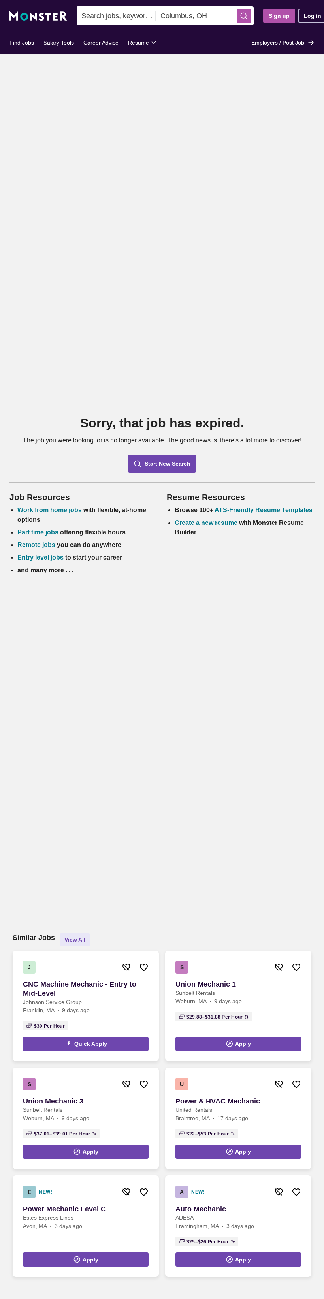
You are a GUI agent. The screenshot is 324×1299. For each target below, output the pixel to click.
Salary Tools (58, 42)
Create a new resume (207, 522)
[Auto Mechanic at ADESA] (238, 1226)
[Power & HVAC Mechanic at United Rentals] (238, 1118)
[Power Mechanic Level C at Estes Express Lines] (85, 1226)
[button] (244, 16)
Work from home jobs (49, 510)
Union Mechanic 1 (205, 984)
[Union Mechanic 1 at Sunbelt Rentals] (238, 1005)
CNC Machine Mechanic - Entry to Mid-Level (79, 988)
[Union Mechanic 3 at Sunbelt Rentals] (85, 1118)
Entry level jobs (40, 557)
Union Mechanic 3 (53, 1101)
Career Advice (101, 42)
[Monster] (38, 16)
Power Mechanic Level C (64, 1209)
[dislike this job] (126, 967)
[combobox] (116, 15)
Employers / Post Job (277, 42)
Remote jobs (36, 544)
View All (74, 939)
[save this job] (144, 967)
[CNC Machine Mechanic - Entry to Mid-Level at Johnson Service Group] (85, 1005)
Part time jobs (37, 532)
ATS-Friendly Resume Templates (264, 510)
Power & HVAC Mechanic (217, 1101)
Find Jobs (21, 42)
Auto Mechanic (200, 1209)
